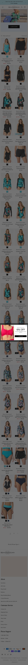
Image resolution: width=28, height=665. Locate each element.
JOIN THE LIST (20, 336)
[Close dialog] (26, 325)
